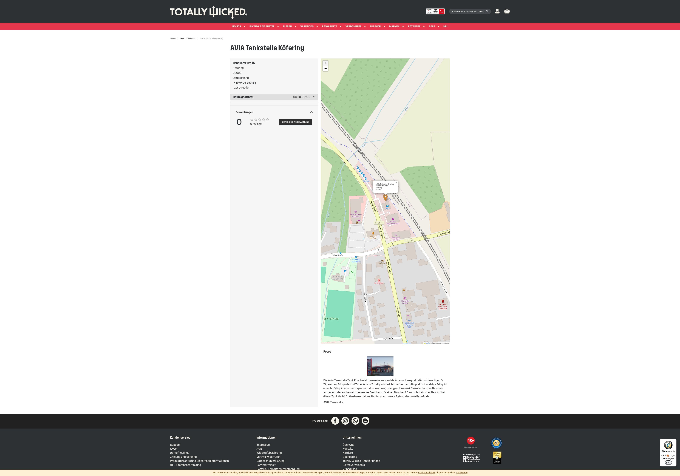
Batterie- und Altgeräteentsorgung (278, 469)
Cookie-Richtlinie (426, 472)
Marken (394, 26)
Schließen (462, 472)
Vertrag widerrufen (268, 456)
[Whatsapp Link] (355, 421)
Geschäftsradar (188, 38)
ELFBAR (287, 26)
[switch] (668, 462)
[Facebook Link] (335, 421)
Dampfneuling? (179, 452)
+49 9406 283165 (245, 82)
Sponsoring (350, 456)
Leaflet (428, 343)
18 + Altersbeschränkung (185, 464)
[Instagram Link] (345, 421)
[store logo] (208, 11)
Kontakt (348, 448)
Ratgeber (414, 26)
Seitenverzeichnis (354, 464)
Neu (445, 26)
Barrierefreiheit (266, 464)
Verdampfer (353, 26)
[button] (497, 11)
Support (175, 444)
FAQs (173, 448)
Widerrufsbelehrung (269, 452)
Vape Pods (307, 26)
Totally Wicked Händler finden (361, 460)
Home (173, 38)
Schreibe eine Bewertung (295, 122)
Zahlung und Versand (183, 456)
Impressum (263, 444)
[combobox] (470, 11)
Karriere (348, 452)
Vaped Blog (350, 469)
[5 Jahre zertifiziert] (497, 458)
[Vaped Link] (365, 421)
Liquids (236, 26)
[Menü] (674, 441)
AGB (259, 448)
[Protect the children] (497, 443)
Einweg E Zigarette (262, 26)
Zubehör (375, 26)
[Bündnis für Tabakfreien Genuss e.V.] (471, 458)
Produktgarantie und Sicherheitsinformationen (199, 460)
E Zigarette (329, 26)
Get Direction (242, 87)
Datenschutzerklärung (270, 460)
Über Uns (348, 444)
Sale (432, 26)
